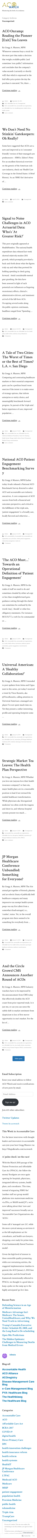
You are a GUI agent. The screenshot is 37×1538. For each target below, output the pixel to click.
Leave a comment (8, 113)
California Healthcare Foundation (10, 436)
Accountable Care (11, 106)
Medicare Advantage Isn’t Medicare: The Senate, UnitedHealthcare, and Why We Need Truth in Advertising (18, 1317)
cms (16, 1045)
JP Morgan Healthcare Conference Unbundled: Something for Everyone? (12, 867)
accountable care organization (24, 106)
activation (13, 538)
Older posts (18, 1059)
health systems (5, 110)
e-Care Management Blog (17, 1388)
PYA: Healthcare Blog (14, 1392)
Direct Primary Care (12, 1440)
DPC (4, 1444)
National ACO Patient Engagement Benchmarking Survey (18, 466)
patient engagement (25, 538)
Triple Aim (8, 1512)
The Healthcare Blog (14, 1400)
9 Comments (7, 744)
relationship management (8, 541)
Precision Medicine (12, 1500)
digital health (9, 1436)
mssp (19, 334)
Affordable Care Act (12, 103)
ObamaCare (24, 334)
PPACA (23, 838)
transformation (14, 440)
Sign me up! (10, 1102)
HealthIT (6, 1464)
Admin (6, 101)
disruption (15, 835)
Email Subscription (12, 1074)
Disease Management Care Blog (18, 1383)
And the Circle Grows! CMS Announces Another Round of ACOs (17, 973)
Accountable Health (14, 1369)
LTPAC (6, 1475)
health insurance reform (14, 1452)
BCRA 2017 (8, 1427)
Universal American (26, 742)
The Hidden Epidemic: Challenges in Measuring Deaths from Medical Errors (18, 1342)
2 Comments (7, 336)
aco (3, 108)
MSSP (5, 1487)
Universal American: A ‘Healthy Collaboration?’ (18, 669)
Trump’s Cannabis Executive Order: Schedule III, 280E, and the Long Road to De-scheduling (18, 1328)
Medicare (7, 1483)
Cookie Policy (18, 1533)
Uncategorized (21, 103)
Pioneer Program (14, 1047)
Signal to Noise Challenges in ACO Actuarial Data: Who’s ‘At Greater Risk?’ (16, 227)
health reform (27, 108)
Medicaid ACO (9, 1479)
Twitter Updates (10, 1118)
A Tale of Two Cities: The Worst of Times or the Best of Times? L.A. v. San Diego (18, 359)
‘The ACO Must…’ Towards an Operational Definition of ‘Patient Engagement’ (18, 568)
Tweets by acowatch (10, 1123)
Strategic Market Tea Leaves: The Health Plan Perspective (18, 765)
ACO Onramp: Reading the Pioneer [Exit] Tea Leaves (17, 35)
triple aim (17, 541)
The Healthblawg (12, 1396)
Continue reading (9, 90)
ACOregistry (9, 1377)
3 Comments (7, 543)
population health (11, 1496)
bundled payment (19, 108)
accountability (10, 536)
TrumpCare (8, 1516)
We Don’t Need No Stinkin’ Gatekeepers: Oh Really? (18, 134)
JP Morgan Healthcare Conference (13, 1470)
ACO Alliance (10, 1373)
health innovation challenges (16, 1448)
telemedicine (8, 1508)
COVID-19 (7, 1431)
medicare (15, 334)
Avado (18, 538)
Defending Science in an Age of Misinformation (16, 1307)
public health (9, 1504)
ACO (5, 103)
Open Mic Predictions (13, 1335)
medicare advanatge (16, 742)
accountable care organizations (24, 641)
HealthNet (21, 835)
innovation (18, 643)
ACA (5, 106)
